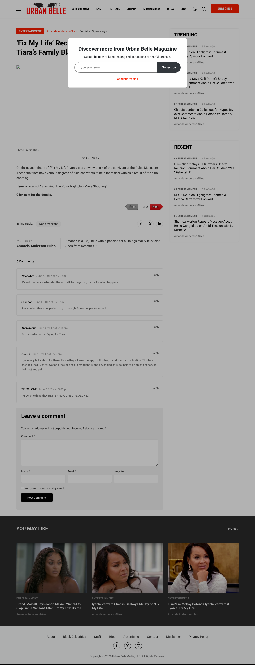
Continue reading (127, 78)
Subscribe (169, 67)
